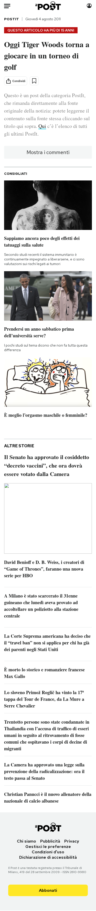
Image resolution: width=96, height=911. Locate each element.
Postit (11, 19)
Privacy (71, 841)
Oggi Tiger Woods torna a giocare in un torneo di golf (46, 55)
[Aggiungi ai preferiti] (34, 81)
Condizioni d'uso (48, 852)
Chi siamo (26, 841)
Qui (42, 126)
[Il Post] (47, 5)
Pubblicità (50, 841)
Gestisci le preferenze (48, 846)
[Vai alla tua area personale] (89, 5)
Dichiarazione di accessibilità (48, 857)
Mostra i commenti (48, 152)
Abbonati (48, 890)
